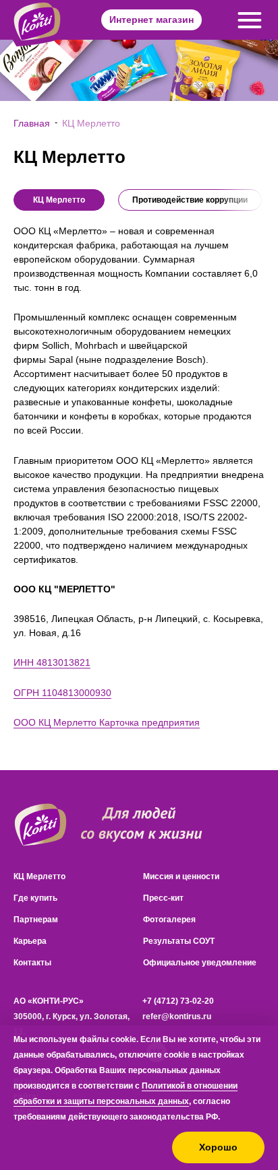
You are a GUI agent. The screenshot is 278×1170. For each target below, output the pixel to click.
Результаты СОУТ (179, 941)
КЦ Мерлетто (39, 876)
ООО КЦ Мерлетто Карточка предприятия (106, 722)
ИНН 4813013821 (51, 662)
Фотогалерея (169, 919)
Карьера (30, 941)
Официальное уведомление (199, 962)
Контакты (32, 962)
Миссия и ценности (181, 876)
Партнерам (35, 919)
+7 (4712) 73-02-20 (178, 1001)
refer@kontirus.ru (176, 1016)
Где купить (35, 898)
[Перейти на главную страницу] (40, 825)
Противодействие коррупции (190, 200)
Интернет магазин (151, 19)
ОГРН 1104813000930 (62, 692)
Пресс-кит (163, 898)
